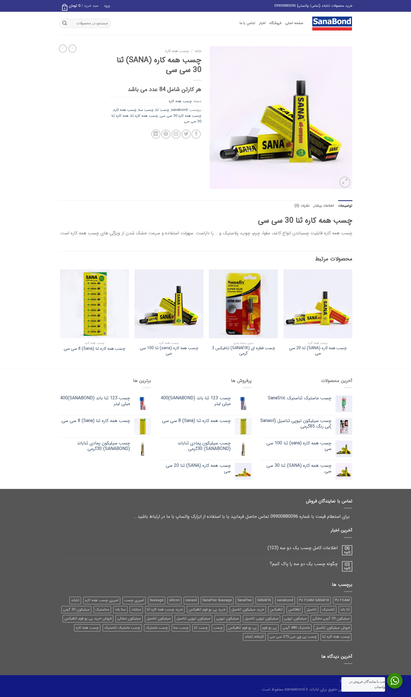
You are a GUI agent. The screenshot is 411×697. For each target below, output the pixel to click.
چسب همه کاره (177, 51)
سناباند (136, 609)
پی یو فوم (269, 628)
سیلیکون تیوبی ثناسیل (261, 618)
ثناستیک (328, 609)
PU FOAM (342, 600)
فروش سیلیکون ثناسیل (332, 628)
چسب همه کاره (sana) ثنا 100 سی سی (169, 351)
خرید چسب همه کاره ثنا (165, 609)
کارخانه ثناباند (254, 637)
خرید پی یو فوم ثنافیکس (207, 609)
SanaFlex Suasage (217, 600)
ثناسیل (311, 609)
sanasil (191, 600)
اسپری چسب (134, 600)
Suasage (157, 600)
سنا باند (120, 609)
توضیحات (345, 206)
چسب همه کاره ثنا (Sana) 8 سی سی (94, 349)
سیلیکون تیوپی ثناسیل (193, 618)
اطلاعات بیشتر (323, 206)
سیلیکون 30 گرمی (76, 609)
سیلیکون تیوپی (227, 618)
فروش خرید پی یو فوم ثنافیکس (88, 618)
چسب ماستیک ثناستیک (122, 628)
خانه (198, 51)
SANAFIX (264, 600)
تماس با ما (247, 23)
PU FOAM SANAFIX (314, 600)
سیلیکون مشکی (129, 618)
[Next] (60, 318)
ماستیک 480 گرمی (296, 628)
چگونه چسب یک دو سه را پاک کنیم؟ (304, 564)
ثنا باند (345, 609)
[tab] (345, 205)
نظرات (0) (301, 206)
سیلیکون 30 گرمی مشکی (331, 618)
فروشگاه (275, 23)
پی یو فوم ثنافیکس (242, 628)
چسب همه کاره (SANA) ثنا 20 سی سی (318, 351)
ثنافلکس (294, 609)
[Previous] (352, 318)
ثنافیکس (276, 609)
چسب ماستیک (157, 628)
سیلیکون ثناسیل (159, 618)
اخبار (262, 23)
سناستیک (102, 609)
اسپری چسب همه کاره (102, 600)
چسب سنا (145, 110)
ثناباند (75, 600)
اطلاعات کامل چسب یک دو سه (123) (303, 548)
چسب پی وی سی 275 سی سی (293, 637)
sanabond (179, 110)
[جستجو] (64, 23)
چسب (218, 628)
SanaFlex (244, 600)
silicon (174, 600)
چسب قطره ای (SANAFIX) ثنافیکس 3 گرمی (243, 351)
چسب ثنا (162, 110)
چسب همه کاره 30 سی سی (180, 116)
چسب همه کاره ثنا (144, 116)
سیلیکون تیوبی (295, 618)
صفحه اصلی (294, 23)
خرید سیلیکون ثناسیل (247, 609)
